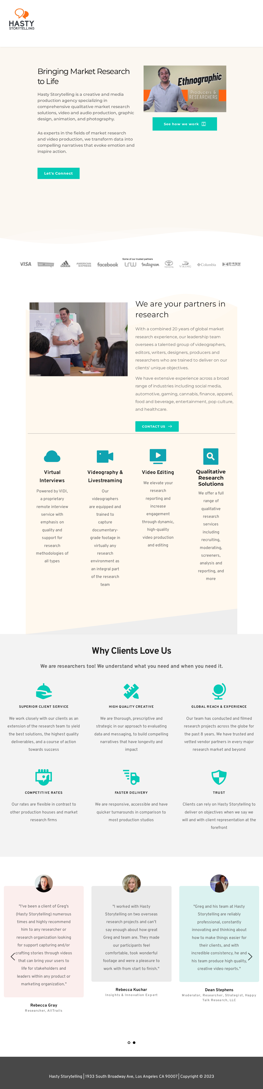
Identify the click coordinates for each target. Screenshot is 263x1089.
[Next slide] (250, 957)
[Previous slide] (13, 957)
